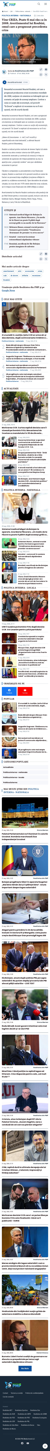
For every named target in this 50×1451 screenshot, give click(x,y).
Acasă (6, 11)
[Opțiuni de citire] (45, 1446)
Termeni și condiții (17, 1393)
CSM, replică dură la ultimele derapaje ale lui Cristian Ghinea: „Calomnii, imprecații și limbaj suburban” (24, 1170)
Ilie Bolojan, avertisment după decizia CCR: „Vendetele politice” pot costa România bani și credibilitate (33, 482)
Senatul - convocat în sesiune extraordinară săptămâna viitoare (24, 238)
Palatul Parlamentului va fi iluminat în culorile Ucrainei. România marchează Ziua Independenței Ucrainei (25, 837)
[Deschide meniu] (45, 4)
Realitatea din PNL (24, 1421)
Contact (5, 1393)
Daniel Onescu (42, 1353)
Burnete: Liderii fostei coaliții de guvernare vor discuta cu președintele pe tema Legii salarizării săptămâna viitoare (24, 1359)
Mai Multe (25, 1368)
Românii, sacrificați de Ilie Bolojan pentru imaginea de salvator (24, 245)
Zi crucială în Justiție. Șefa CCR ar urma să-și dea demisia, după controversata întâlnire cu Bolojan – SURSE (24, 338)
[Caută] (39, 4)
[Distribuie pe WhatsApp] (41, 74)
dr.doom (14, 275)
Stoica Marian (42, 830)
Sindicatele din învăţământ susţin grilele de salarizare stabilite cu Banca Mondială (23, 1312)
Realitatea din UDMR (40, 1414)
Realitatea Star (35, 1410)
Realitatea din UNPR (24, 1414)
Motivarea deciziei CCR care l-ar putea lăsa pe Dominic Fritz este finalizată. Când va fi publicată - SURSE (25, 1218)
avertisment (8, 271)
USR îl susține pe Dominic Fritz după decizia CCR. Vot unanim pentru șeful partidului (23, 628)
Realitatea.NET (7, 1410)
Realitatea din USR (9, 1421)
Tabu (38, 1425)
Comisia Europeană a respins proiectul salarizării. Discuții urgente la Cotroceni (31, 638)
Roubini (6, 280)
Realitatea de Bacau (27, 1425)
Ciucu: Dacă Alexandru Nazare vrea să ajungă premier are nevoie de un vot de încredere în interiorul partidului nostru (32, 580)
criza (40, 271)
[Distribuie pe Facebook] (46, 69)
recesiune (36, 275)
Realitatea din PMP (24, 71)
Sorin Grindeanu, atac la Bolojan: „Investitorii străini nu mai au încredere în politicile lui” (32, 662)
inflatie (25, 275)
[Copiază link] (41, 69)
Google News (8, 290)
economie (29, 271)
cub (5, 275)
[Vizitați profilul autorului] (4, 72)
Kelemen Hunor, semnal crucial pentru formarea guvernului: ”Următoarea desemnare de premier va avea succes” (26, 230)
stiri (19, 271)
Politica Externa (12, 381)
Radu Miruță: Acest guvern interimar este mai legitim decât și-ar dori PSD (24, 1027)
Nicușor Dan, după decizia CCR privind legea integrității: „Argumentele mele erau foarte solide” (32, 651)
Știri (11, 11)
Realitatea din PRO (24, 1418)
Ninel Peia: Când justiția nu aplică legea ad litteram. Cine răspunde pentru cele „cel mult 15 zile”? (24, 1074)
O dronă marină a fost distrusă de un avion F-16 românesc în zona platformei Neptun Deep (32, 469)
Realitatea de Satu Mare (10, 1425)
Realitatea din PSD (9, 1418)
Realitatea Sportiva (21, 1410)
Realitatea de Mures (9, 1429)
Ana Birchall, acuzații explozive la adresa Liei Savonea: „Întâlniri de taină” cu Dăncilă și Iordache (32, 673)
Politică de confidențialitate (34, 1393)
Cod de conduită (8, 1397)
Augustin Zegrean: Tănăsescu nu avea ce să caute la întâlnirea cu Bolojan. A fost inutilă (25, 357)
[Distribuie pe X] (46, 74)
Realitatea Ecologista (40, 1418)
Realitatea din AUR (9, 1414)
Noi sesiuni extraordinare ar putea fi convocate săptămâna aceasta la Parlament (26, 366)
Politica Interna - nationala (22, 11)
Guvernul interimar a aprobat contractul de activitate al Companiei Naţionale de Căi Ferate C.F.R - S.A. (31, 443)
